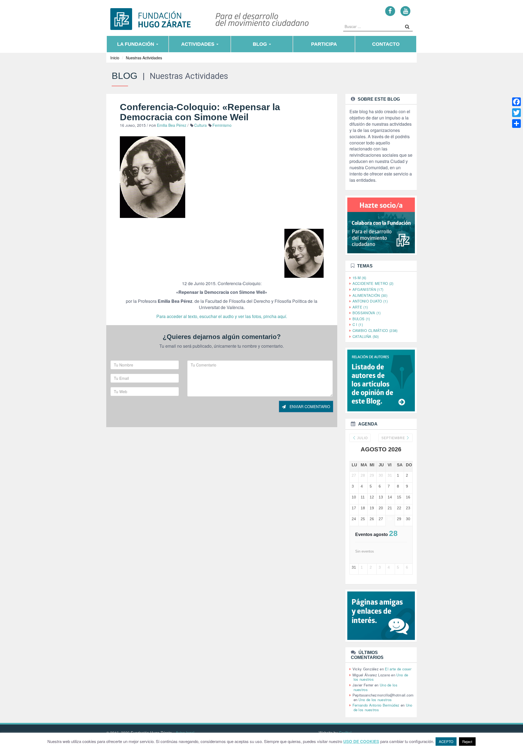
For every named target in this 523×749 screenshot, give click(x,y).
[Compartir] (516, 123)
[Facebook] (390, 11)
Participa (324, 44)
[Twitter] (516, 112)
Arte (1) (360, 307)
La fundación (136, 44)
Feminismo (222, 125)
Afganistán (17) (368, 289)
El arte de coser (398, 668)
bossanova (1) (366, 312)
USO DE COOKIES (361, 741)
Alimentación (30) (369, 295)
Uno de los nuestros (375, 699)
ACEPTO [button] (446, 741)
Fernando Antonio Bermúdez (376, 705)
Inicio (114, 57)
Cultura (200, 125)
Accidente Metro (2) (373, 283)
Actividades (198, 44)
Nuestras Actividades (144, 57)
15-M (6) (359, 277)
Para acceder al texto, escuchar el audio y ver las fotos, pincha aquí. (221, 316)
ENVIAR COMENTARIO (309, 406)
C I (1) (357, 324)
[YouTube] (405, 11)
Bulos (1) (361, 318)
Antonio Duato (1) (370, 301)
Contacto (386, 44)
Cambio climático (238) (375, 330)
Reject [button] (467, 741)
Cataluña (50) (365, 336)
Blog (260, 44)
